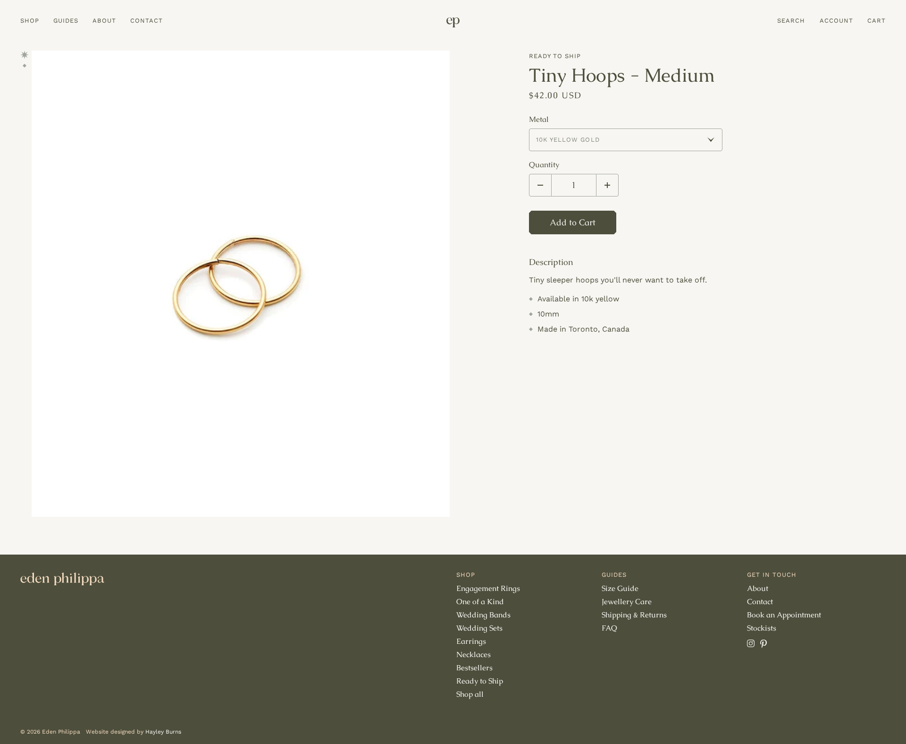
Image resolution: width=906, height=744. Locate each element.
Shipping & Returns (634, 615)
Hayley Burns (163, 731)
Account (836, 20)
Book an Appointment (784, 615)
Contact (146, 20)
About (104, 20)
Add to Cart (573, 222)
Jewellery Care (627, 602)
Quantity (544, 165)
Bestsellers (474, 668)
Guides (65, 20)
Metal (539, 119)
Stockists (761, 628)
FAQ (609, 628)
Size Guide (620, 588)
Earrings (471, 641)
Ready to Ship (555, 56)
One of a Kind (480, 602)
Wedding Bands (483, 615)
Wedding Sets (479, 628)
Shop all (470, 694)
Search (791, 20)
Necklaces (473, 654)
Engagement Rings (488, 588)
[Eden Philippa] (453, 22)
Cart (876, 20)
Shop (29, 20)
